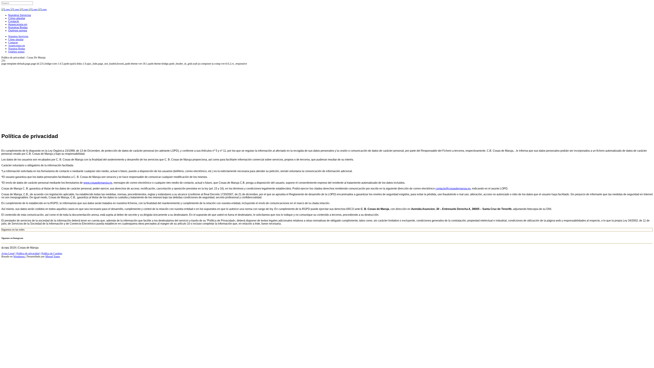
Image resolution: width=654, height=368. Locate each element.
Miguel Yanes (52, 256)
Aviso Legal (7, 253)
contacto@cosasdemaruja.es (453, 188)
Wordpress (19, 256)
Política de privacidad (28, 253)
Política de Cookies (51, 253)
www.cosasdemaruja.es (97, 182)
